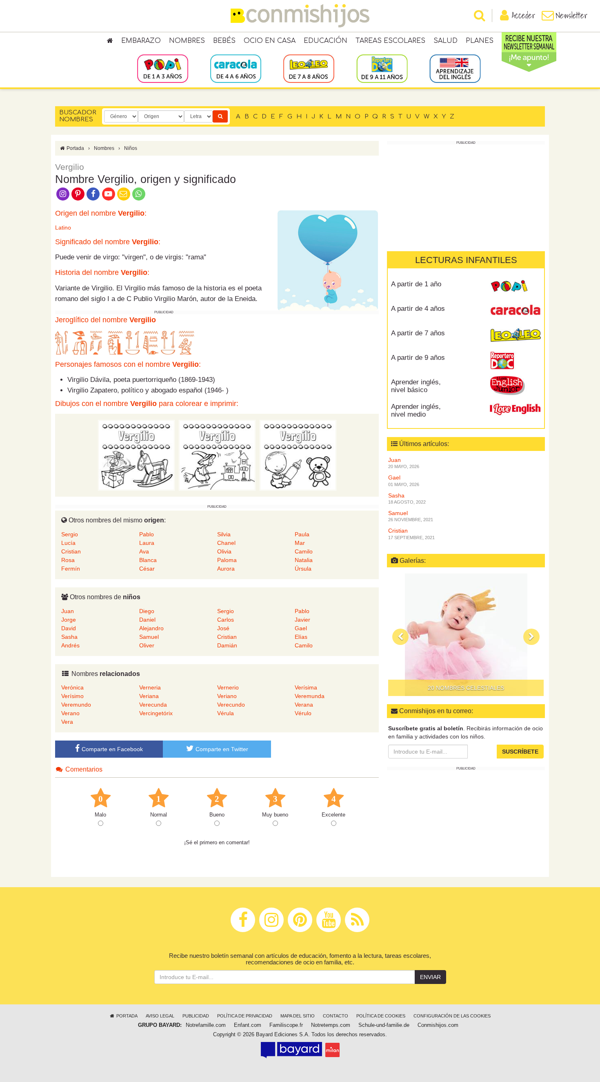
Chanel (226, 543)
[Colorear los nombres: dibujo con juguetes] (136, 455)
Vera (67, 721)
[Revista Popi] (515, 287)
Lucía (68, 543)
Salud (445, 41)
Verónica (72, 687)
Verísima (306, 687)
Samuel (149, 637)
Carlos (225, 619)
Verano (70, 713)
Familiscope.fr (286, 1025)
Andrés (70, 645)
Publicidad (195, 1015)
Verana (304, 704)
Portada (74, 148)
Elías (301, 637)
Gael (301, 628)
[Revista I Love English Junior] (515, 385)
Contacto (335, 1015)
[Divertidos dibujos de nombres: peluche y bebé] (298, 455)
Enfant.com (247, 1025)
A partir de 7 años (418, 333)
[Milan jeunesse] (332, 1050)
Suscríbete (520, 751)
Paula (302, 534)
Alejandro (151, 628)
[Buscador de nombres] (220, 116)
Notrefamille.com (206, 1025)
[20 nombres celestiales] (466, 634)
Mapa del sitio (297, 1015)
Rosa (68, 560)
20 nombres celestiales (466, 688)
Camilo (304, 551)
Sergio (69, 534)
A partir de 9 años (418, 357)
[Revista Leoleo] (515, 336)
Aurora (226, 568)
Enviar (430, 977)
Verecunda (153, 704)
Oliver (146, 645)
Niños (130, 148)
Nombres (187, 41)
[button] (400, 637)
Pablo (146, 534)
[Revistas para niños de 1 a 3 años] (163, 68)
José (223, 628)
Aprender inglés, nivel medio (416, 410)
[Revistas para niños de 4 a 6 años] (236, 68)
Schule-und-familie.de (383, 1025)
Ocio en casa (270, 41)
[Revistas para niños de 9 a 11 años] (382, 68)
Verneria (150, 687)
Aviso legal (160, 1015)
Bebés (224, 41)
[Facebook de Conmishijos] (93, 193)
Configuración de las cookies (452, 1015)
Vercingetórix (156, 713)
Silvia (224, 534)
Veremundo (76, 704)
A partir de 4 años (418, 308)
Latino (63, 227)
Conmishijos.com (438, 1025)
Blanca (148, 560)
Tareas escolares (390, 41)
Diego (146, 611)
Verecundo (231, 704)
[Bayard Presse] (291, 1050)
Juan (67, 611)
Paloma (227, 560)
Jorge (68, 619)
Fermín (70, 568)
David (68, 628)
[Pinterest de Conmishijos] (77, 193)
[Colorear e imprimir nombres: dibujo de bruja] (217, 455)
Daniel (147, 619)
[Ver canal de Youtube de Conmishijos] (108, 193)
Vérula (225, 713)
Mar (300, 543)
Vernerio (228, 687)
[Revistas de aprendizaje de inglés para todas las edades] (455, 68)
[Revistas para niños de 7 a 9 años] (309, 68)
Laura (146, 543)
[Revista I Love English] (515, 409)
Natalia (304, 560)
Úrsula (303, 568)
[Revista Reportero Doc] (515, 360)
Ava (144, 551)
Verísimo (72, 696)
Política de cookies (380, 1015)
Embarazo (141, 41)
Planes (479, 41)
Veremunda (309, 696)
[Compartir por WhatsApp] (139, 193)
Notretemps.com (330, 1025)
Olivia (224, 551)
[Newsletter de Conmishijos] (123, 193)
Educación (325, 41)
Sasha (69, 637)
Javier (302, 619)
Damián (227, 645)
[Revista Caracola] (515, 311)
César (147, 568)
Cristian (71, 551)
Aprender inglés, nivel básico (416, 386)
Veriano (227, 696)
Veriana (149, 696)
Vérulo (303, 713)
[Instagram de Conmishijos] (62, 193)
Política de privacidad (244, 1015)
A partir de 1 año (416, 284)
